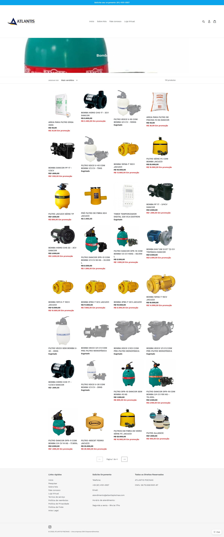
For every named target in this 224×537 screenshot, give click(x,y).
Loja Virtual (53, 493)
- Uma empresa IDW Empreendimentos (84, 531)
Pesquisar (52, 483)
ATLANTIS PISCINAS (62, 531)
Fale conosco (54, 490)
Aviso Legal (53, 510)
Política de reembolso (58, 500)
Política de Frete (55, 507)
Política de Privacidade (58, 504)
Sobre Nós (53, 487)
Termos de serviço (56, 497)
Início (50, 480)
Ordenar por (53, 80)
